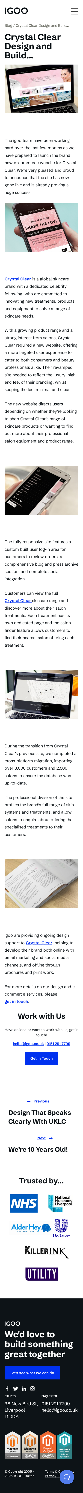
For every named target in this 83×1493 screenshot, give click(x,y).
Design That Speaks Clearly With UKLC (39, 1117)
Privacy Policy (56, 1476)
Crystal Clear (18, 279)
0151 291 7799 (58, 1043)
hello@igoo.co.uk (28, 1043)
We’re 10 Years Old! (38, 1149)
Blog (8, 25)
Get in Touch (41, 1058)
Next (41, 1138)
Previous (41, 1101)
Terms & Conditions (59, 1471)
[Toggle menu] (74, 11)
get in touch (16, 1001)
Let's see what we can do (32, 1373)
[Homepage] (16, 11)
